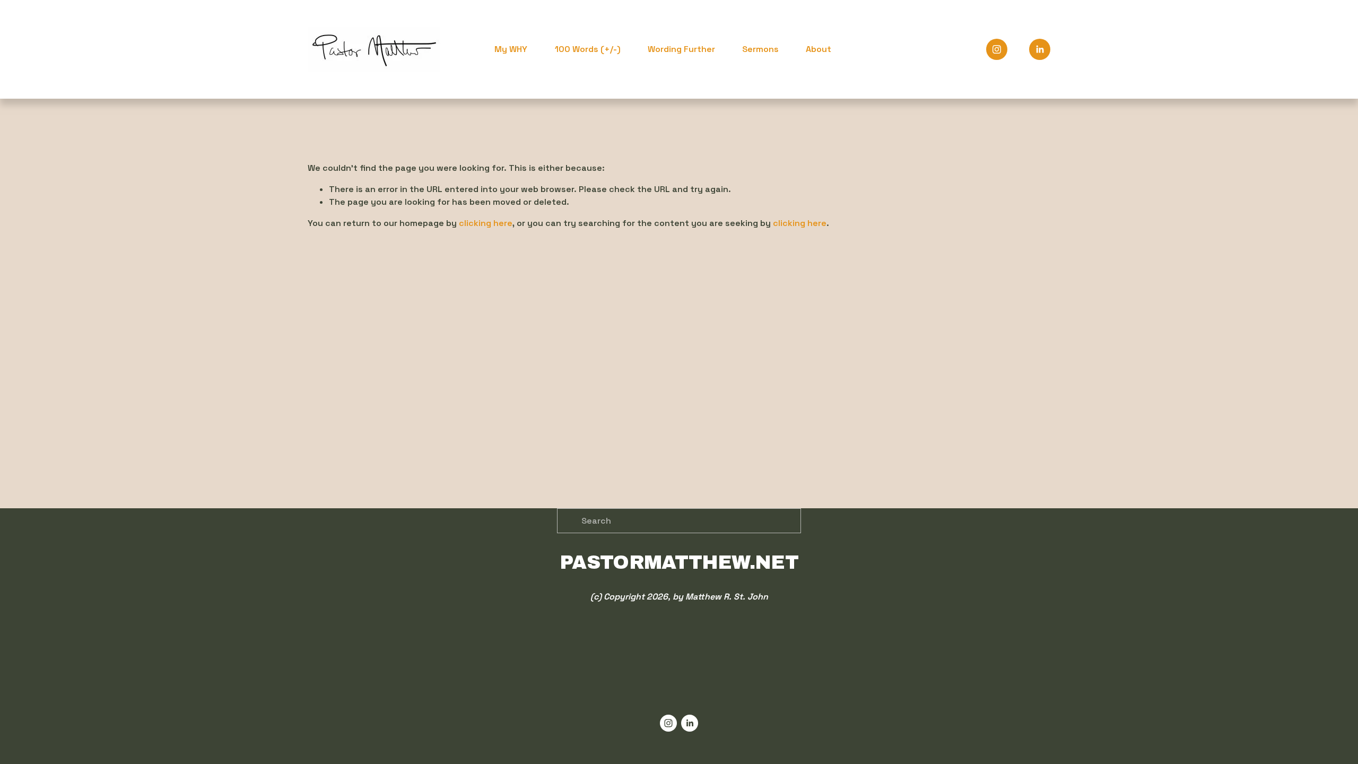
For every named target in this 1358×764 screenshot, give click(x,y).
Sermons (760, 49)
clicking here (485, 223)
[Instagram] (996, 49)
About (818, 49)
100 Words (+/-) (588, 49)
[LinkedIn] (1039, 49)
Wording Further (681, 49)
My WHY (510, 49)
